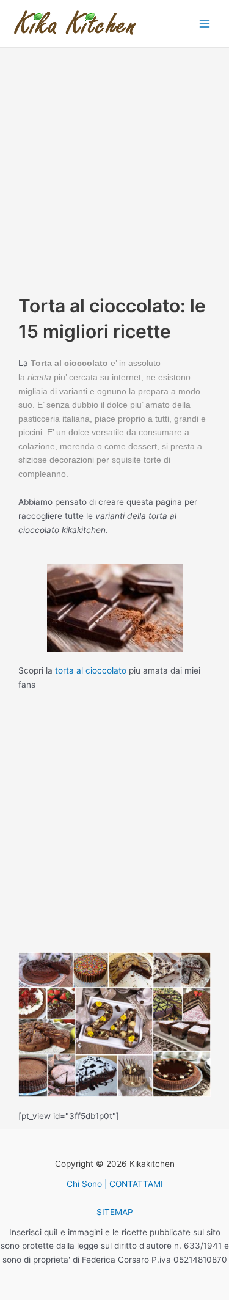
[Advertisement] (114, 167)
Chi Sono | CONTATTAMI (115, 1184)
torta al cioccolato (90, 670)
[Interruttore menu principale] (204, 23)
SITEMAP (114, 1212)
